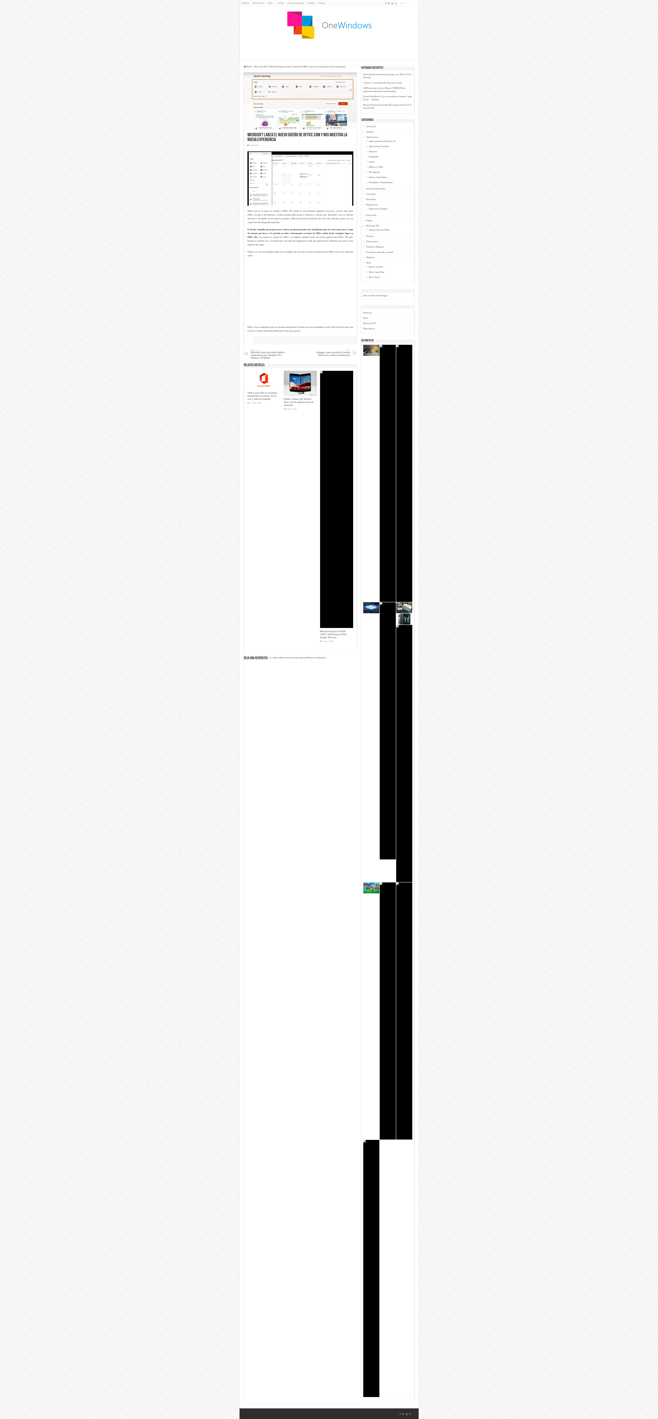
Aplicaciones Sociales (379, 146)
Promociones (372, 241)
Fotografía (373, 156)
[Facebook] (386, 3)
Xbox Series (374, 277)
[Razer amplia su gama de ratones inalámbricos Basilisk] (371, 1268)
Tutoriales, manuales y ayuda (379, 252)
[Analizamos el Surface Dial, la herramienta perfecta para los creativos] (404, 607)
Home (249, 66)
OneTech (311, 3)
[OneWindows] (329, 25)
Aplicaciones (372, 137)
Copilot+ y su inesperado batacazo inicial (382, 82)
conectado (294, 657)
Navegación (374, 172)
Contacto (321, 3)
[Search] (416, 3)
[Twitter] (388, 3)
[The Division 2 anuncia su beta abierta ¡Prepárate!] (404, 473)
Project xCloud (376, 267)
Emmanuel (254, 145)
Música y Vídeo (376, 167)
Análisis (370, 131)
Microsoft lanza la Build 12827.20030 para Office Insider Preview (333, 634)
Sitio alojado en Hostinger (375, 295)
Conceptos (371, 194)
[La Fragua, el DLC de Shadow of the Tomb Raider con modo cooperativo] (404, 1011)
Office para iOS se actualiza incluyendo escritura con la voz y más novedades (262, 395)
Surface (281, 3)
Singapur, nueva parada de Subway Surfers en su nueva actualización (333, 352)
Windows (245, 3)
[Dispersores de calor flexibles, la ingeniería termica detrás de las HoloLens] (388, 1011)
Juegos (369, 220)
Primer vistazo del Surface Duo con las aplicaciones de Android (299, 401)
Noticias (370, 236)
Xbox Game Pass (376, 272)
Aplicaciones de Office (379, 230)
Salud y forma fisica (378, 177)
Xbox (368, 262)
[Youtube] (392, 3)
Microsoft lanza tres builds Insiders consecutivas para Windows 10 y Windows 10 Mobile (268, 354)
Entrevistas (371, 215)
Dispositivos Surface (378, 208)
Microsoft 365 (258, 3)
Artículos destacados (295, 3)
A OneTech (371, 126)
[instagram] (395, 3)
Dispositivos (372, 204)
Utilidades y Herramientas (381, 182)
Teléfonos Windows (375, 247)
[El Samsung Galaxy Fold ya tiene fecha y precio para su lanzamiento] (404, 619)
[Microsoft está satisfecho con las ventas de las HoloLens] (371, 350)
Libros (372, 161)
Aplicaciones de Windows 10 (382, 141)
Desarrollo (371, 199)
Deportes (373, 151)
